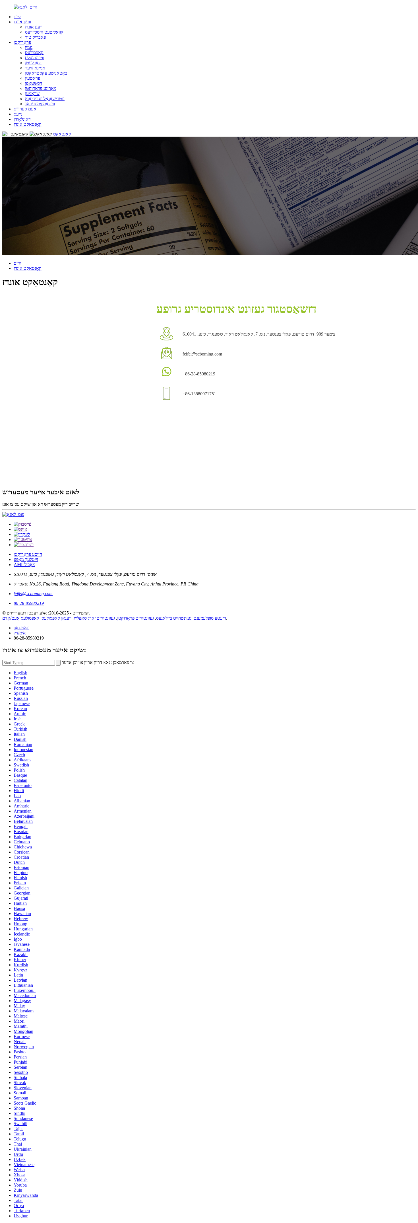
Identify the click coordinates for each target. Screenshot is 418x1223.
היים (17, 16)
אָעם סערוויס (25, 108)
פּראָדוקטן (22, 42)
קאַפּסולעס (34, 52)
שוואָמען (32, 93)
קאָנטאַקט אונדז (28, 124)
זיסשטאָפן (33, 83)
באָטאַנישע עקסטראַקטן (46, 73)
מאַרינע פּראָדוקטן (40, 88)
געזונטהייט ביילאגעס (173, 618)
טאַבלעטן (33, 62)
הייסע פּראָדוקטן (28, 554)
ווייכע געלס (34, 57)
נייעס (18, 114)
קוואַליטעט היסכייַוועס (44, 32)
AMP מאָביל (24, 564)
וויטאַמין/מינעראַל (40, 103)
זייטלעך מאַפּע (26, 559)
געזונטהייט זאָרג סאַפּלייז (94, 618)
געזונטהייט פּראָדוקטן (135, 618)
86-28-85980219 (29, 603)
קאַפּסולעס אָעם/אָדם (20, 618)
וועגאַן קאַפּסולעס (56, 618)
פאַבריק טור (35, 37)
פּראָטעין (32, 78)
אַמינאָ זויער (35, 67)
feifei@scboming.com (33, 593)
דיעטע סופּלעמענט (210, 618)
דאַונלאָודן (22, 119)
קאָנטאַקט (62, 133)
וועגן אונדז (22, 21)
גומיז (28, 47)
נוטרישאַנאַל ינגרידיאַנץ (45, 98)
